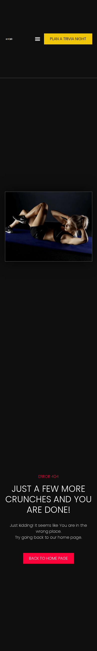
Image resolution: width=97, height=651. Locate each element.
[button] (37, 39)
